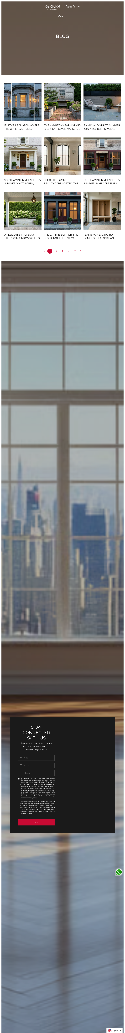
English (115, 1031)
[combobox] (114, 1030)
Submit (36, 822)
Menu (60, 16)
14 (75, 251)
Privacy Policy (25, 782)
